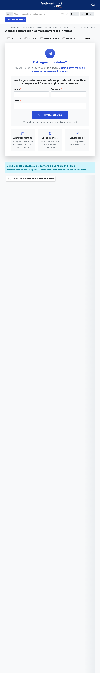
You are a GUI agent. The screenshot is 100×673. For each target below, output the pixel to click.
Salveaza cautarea (15, 19)
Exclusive (32, 38)
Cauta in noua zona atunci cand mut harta (33, 179)
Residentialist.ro (51, 5)
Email (17, 100)
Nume (17, 89)
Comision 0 (16, 38)
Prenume (56, 89)
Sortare (86, 38)
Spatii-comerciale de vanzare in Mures (52, 27)
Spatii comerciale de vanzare (21, 27)
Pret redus (70, 38)
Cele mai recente (51, 38)
